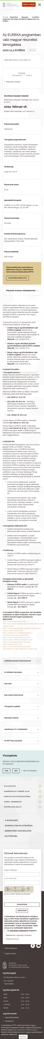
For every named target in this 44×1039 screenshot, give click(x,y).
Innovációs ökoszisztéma (17, 796)
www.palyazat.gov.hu (29, 372)
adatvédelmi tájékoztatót (19, 931)
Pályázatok (24, 17)
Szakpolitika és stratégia (19, 826)
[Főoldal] (11, 4)
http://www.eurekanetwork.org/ (14, 621)
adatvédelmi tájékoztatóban (27, 1030)
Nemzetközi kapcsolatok (18, 831)
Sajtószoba (11, 836)
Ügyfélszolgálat (13, 807)
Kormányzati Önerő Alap (17, 791)
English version (10, 953)
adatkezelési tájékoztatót (23, 928)
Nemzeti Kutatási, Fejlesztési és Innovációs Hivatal (18, 965)
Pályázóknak (14, 17)
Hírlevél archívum (12, 939)
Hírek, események (13, 802)
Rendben (23, 1037)
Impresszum (9, 1021)
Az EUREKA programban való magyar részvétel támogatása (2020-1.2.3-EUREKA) (21, 19)
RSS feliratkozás (11, 948)
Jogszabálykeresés (12, 1017)
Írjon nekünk (9, 984)
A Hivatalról (11, 820)
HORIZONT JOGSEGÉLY (29, 4)
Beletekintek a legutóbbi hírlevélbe (19, 935)
